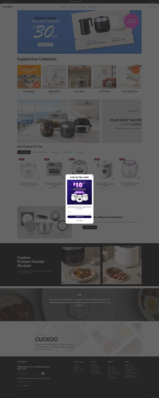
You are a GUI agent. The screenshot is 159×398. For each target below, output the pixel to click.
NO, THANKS (79, 220)
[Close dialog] (92, 175)
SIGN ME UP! (79, 216)
